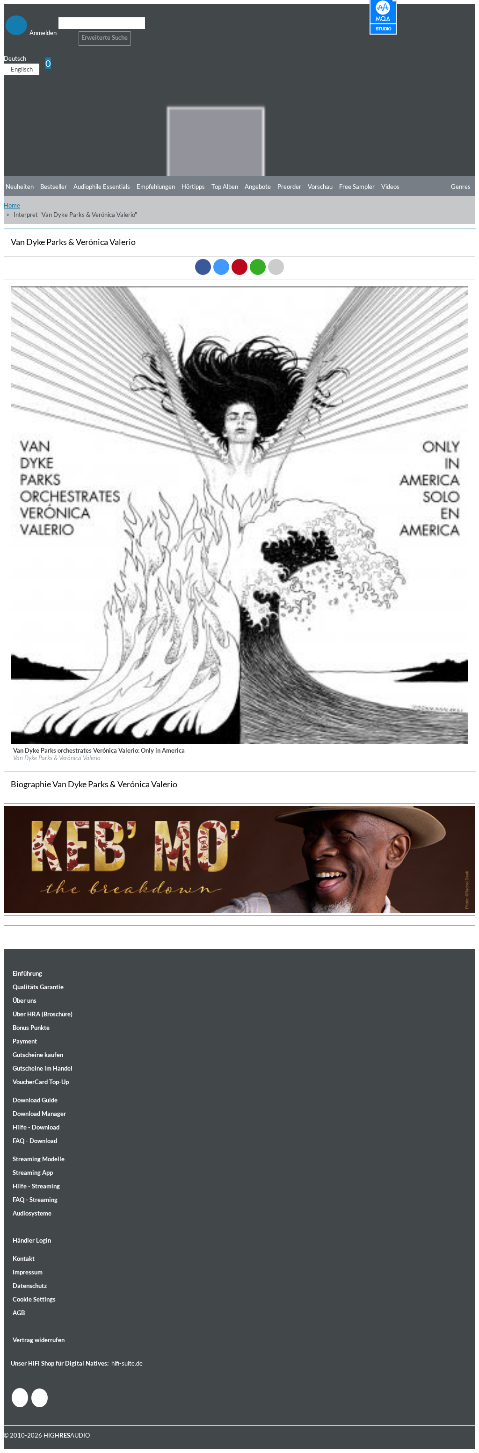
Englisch (22, 69)
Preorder (289, 186)
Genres (461, 186)
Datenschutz (30, 1285)
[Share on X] (221, 267)
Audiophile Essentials (101, 186)
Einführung (27, 973)
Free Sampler (357, 186)
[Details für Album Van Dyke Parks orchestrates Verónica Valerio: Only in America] (240, 742)
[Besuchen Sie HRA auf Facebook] (20, 1397)
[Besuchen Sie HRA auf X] (39, 1397)
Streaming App (33, 1172)
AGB (19, 1312)
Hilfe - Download (36, 1127)
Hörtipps (193, 186)
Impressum (28, 1272)
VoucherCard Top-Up (41, 1082)
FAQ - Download (35, 1140)
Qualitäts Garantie (38, 987)
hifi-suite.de (127, 1363)
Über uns (24, 1000)
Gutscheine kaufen (38, 1054)
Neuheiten (20, 186)
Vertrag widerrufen (39, 1340)
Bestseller (53, 186)
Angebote (258, 186)
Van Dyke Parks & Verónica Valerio (57, 758)
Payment (25, 1041)
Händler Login (32, 1240)
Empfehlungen (156, 186)
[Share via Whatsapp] (258, 267)
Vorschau (320, 186)
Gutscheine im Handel (43, 1068)
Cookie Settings (34, 1299)
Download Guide (35, 1100)
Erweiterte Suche (104, 37)
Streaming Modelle (39, 1159)
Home (12, 205)
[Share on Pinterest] (239, 267)
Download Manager (39, 1113)
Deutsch (15, 58)
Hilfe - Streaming (36, 1186)
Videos (390, 186)
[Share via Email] (276, 267)
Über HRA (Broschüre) (43, 1014)
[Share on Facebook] (203, 267)
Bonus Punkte (31, 1027)
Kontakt (24, 1258)
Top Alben (224, 186)
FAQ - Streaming (35, 1199)
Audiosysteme (32, 1213)
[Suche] (64, 35)
